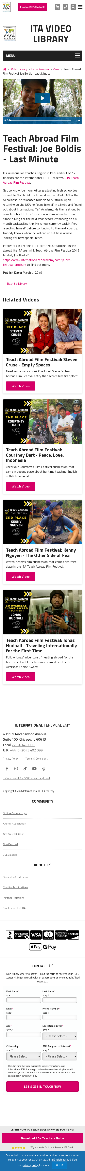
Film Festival (10, 844)
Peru (56, 69)
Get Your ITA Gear (13, 834)
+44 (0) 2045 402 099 (26, 750)
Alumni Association (14, 823)
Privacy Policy (10, 759)
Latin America (40, 69)
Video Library (19, 69)
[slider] (42, 120)
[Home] (4, 69)
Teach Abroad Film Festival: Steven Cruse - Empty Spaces (41, 362)
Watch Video (21, 386)
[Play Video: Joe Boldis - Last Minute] (42, 98)
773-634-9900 (23, 744)
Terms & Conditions (37, 759)
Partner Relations (14, 898)
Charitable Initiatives (15, 887)
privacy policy (31, 1165)
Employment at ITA (14, 908)
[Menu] (80, 7)
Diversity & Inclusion (15, 877)
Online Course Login (15, 813)
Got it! (59, 1165)
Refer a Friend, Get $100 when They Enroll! (26, 778)
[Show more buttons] (78, 120)
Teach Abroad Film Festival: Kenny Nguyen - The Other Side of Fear (41, 552)
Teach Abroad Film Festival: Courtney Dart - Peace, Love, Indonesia (35, 455)
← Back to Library (15, 283)
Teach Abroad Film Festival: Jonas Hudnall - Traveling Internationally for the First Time (41, 645)
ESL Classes (10, 855)
